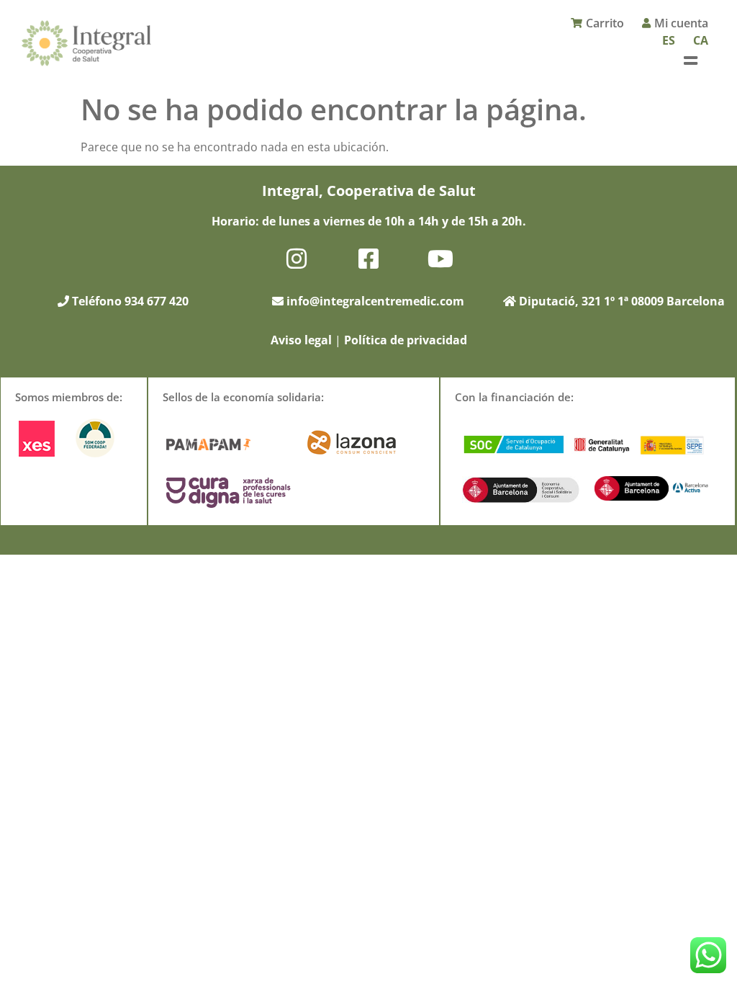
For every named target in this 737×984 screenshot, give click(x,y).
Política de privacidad (405, 340)
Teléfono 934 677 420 (129, 301)
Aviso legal (301, 340)
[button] (690, 60)
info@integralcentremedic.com (375, 301)
